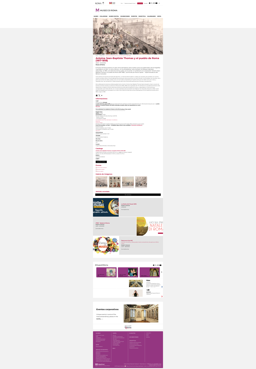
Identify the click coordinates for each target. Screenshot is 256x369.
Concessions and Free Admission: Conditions (106, 119)
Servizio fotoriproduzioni (101, 357)
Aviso (147, 335)
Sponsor (148, 337)
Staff (97, 336)
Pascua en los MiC (127, 240)
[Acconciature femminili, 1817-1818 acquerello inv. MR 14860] (115, 182)
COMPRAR (140, 3)
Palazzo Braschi (99, 346)
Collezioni (103, 16)
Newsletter (98, 341)
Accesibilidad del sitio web (152, 366)
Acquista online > (101, 161)
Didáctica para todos (133, 343)
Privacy (127, 366)
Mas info (98, 106)
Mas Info (98, 130)
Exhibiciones (125, 16)
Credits (145, 366)
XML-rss (159, 366)
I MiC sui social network (122, 275)
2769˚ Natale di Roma (103, 223)
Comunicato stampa (102, 167)
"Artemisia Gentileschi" (136, 125)
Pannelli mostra (100, 169)
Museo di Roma (108, 10)
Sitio (97, 344)
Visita (159, 16)
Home (97, 55)
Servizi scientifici (102, 349)
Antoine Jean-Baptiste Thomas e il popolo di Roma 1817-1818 (110, 150)
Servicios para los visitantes (118, 337)
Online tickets (99, 122)
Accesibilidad (116, 344)
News (147, 334)
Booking (98, 121)
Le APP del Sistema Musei (118, 341)
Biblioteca (98, 353)
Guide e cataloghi (116, 342)
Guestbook (98, 337)
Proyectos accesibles (133, 348)
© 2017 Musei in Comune (119, 366)
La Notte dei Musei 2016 (128, 204)
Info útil (114, 335)
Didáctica (142, 16)
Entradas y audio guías (118, 336)
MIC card (114, 339)
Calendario (151, 16)
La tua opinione (116, 345)
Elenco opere (100, 171)
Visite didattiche (116, 340)
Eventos (134, 16)
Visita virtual (143, 275)
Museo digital (114, 16)
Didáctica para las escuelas (135, 342)
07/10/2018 (153, 285)
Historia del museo (100, 335)
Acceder (146, 3)
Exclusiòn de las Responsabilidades (136, 366)
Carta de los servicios (100, 340)
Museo (96, 16)
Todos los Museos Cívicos (130, 3)
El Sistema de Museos (100, 339)
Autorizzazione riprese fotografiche (103, 361)
